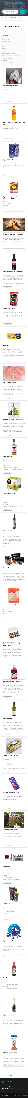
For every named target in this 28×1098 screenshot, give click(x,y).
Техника (4, 60)
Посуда (4, 51)
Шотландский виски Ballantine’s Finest (14, 681)
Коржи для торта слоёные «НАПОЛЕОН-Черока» (14, 197)
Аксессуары (5, 39)
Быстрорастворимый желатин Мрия (14, 605)
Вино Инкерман (14, 718)
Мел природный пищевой (14, 85)
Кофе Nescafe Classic (14, 308)
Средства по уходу (7, 58)
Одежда (4, 48)
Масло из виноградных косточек (14, 419)
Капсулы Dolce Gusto (14, 493)
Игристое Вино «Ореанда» (14, 1015)
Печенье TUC (14, 345)
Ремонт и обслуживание (8, 53)
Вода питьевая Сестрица (14, 941)
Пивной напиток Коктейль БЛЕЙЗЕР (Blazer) (14, 122)
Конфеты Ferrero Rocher (14, 755)
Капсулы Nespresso (14, 568)
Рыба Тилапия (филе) (14, 382)
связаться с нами (7, 1088)
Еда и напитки (6, 41)
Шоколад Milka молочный (14, 792)
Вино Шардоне (14, 531)
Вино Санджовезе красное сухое (14, 271)
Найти (23, 11)
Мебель (4, 44)
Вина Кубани (14, 866)
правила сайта (6, 1087)
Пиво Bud (14, 978)
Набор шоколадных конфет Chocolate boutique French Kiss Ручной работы (14, 643)
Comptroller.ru (5, 1095)
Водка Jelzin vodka (14, 160)
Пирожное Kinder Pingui (14, 1052)
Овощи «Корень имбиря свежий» (14, 234)
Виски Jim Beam (14, 456)
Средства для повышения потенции (11, 55)
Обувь (4, 46)
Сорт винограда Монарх (14, 829)
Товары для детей (7, 62)
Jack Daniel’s (14, 903)
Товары (5, 35)
